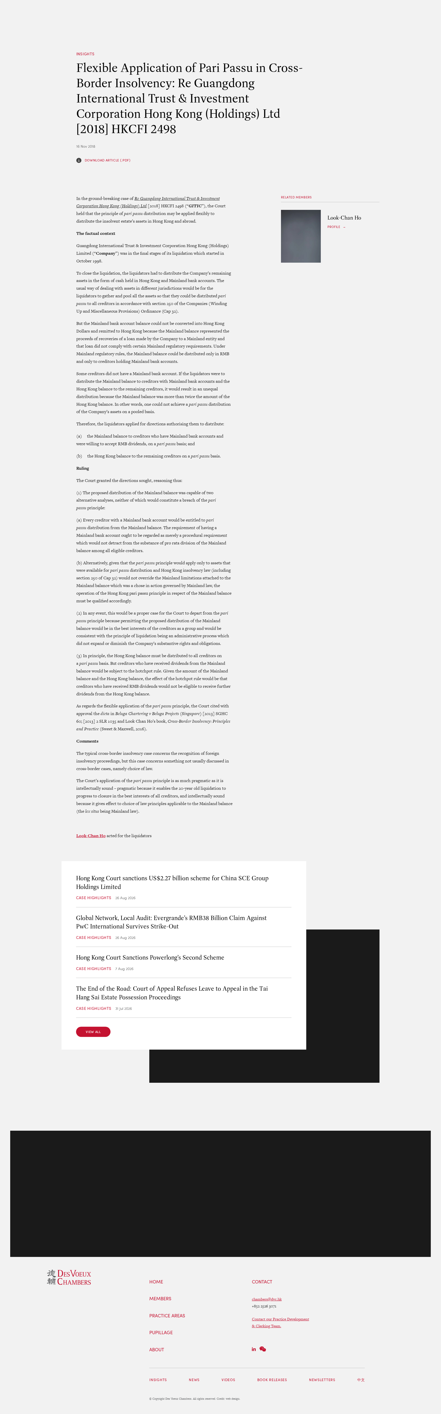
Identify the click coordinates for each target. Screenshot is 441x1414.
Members (160, 1299)
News (194, 1379)
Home (156, 1282)
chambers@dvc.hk (267, 1299)
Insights (85, 53)
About (156, 1350)
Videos (228, 1379)
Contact (262, 1282)
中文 (361, 1379)
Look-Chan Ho (91, 836)
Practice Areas (167, 1316)
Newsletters (322, 1379)
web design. (233, 1399)
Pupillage (161, 1332)
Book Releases (272, 1379)
